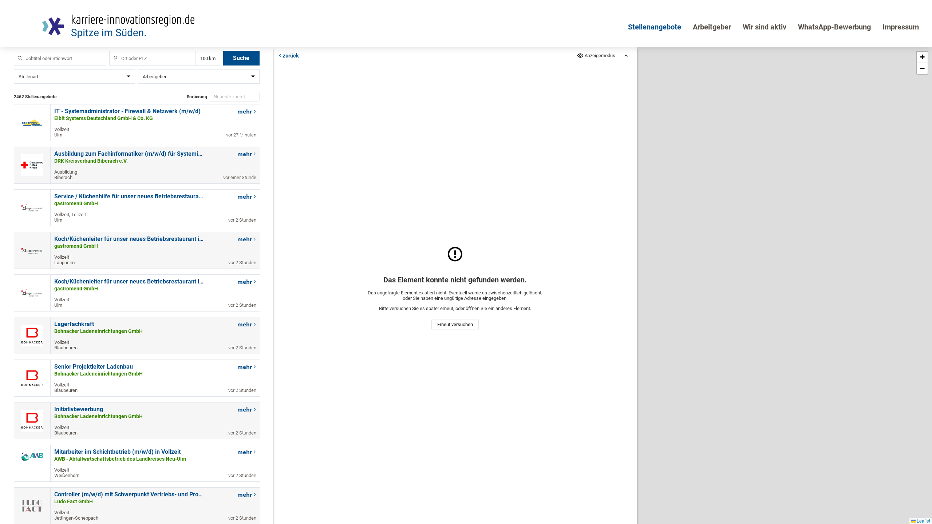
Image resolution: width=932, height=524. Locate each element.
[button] (922, 57)
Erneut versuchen (455, 325)
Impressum (900, 27)
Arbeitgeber (712, 27)
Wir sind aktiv (764, 27)
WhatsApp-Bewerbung (834, 27)
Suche (241, 58)
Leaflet (923, 520)
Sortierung (197, 96)
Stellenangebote (654, 27)
